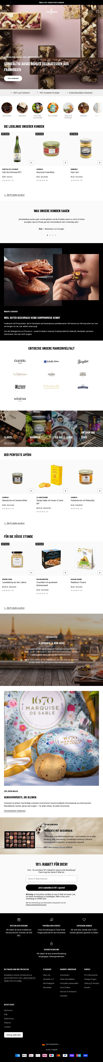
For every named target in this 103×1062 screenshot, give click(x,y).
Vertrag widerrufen (13, 1035)
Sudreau (39, 169)
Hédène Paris (7, 579)
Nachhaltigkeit (48, 983)
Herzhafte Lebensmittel (69, 983)
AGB (5, 1014)
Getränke (63, 996)
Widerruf (7, 1023)
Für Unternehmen (91, 975)
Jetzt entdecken (13, 78)
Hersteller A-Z (48, 979)
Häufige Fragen (90, 979)
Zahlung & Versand (91, 983)
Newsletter (47, 987)
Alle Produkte (9, 443)
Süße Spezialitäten (67, 979)
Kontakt (87, 987)
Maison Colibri (76, 579)
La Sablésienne (42, 497)
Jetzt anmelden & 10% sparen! (51, 887)
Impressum (8, 1010)
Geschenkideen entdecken (14, 811)
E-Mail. (19, 981)
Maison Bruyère (42, 579)
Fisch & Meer (65, 987)
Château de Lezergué (10, 169)
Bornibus (74, 169)
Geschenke (64, 975)
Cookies (7, 1027)
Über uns (46, 975)
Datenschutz (9, 1018)
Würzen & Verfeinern (68, 991)
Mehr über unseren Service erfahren (58, 847)
